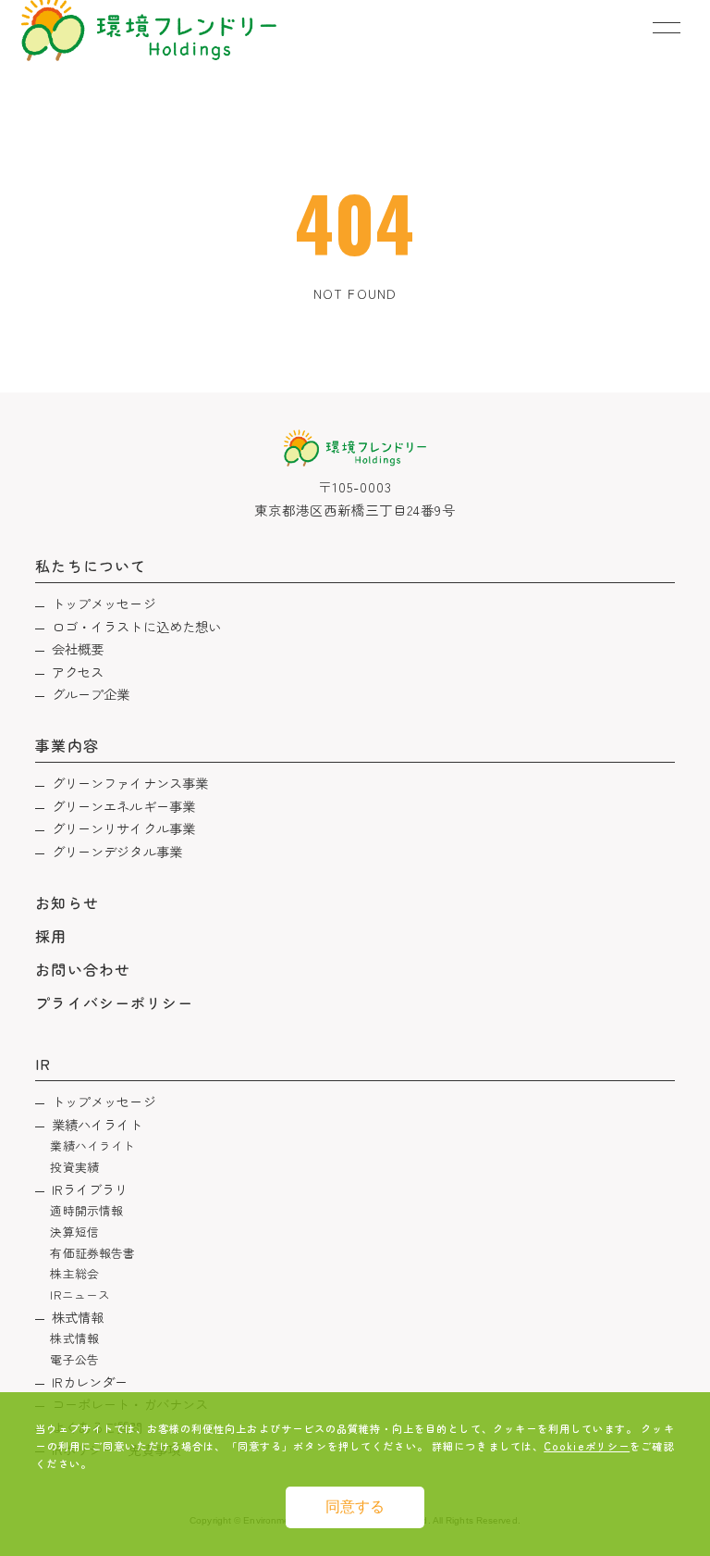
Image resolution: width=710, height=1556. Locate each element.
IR (43, 1063)
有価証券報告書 (92, 1253)
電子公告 (74, 1359)
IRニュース (80, 1294)
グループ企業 (91, 693)
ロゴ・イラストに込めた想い (137, 626)
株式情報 (78, 1316)
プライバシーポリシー (114, 1002)
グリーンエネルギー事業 (124, 805)
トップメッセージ (104, 603)
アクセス (78, 671)
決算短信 (74, 1231)
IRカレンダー (90, 1381)
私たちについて (90, 565)
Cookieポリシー (587, 1445)
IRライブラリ (90, 1189)
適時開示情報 (86, 1210)
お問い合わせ (82, 969)
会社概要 (78, 648)
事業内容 (66, 745)
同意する (355, 1506)
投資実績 (74, 1167)
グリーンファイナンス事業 (130, 782)
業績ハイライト (97, 1124)
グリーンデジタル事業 (117, 851)
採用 (51, 936)
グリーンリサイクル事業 (124, 828)
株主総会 (74, 1273)
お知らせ (66, 902)
